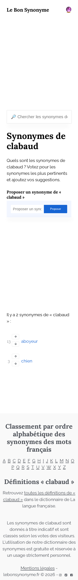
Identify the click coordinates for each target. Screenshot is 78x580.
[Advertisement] (39, 62)
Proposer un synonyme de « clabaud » (34, 194)
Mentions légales (38, 568)
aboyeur (29, 341)
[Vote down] (15, 344)
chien (26, 361)
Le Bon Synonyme (28, 10)
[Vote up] (15, 336)
